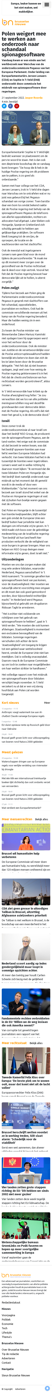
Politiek (6, 1319)
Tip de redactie (10, 1353)
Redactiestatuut (11, 1302)
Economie (7, 1323)
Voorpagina (8, 1315)
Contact (6, 1362)
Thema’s (7, 1336)
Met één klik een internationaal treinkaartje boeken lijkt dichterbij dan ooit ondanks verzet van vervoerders (26, 782)
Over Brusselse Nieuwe (15, 1349)
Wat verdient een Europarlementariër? (21, 808)
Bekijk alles (41, 819)
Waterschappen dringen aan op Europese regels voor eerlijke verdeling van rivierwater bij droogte (24, 765)
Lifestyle (7, 1332)
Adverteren (8, 1358)
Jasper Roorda (33, 97)
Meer (47, 702)
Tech (4, 1328)
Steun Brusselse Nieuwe (16, 1375)
